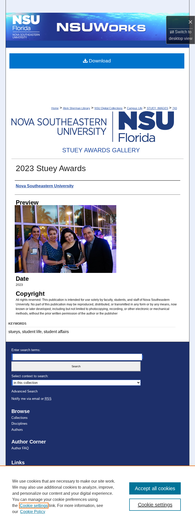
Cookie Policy (32, 511)
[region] (97, 496)
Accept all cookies (155, 488)
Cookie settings (34, 505)
